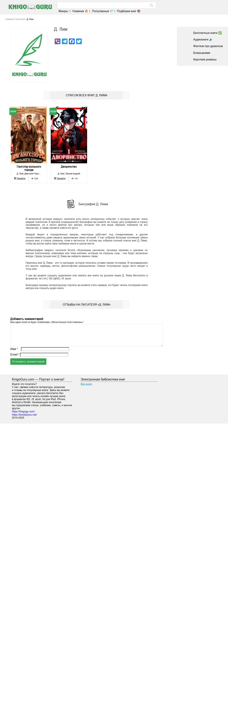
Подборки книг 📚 (129, 11)
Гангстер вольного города (29, 168)
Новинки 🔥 (80, 11)
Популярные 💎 (102, 11)
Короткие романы (205, 59)
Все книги (86, 384)
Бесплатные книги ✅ (207, 32)
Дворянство (69, 166)
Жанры (63, 11)
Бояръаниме (201, 52)
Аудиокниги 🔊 (203, 39)
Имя (14, 349)
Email (14, 354)
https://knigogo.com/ (23, 411)
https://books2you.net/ (24, 414)
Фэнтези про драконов (208, 46)
